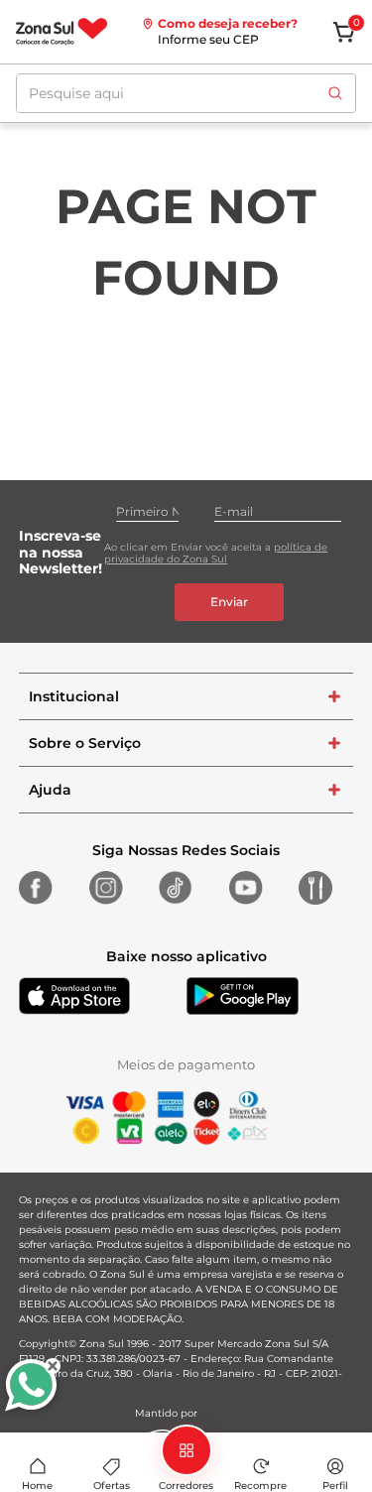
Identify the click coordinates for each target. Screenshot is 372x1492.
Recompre (260, 1485)
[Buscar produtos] (335, 93)
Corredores (186, 1485)
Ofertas (111, 1485)
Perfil (335, 1485)
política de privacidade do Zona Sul (215, 553)
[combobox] (186, 93)
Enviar (229, 601)
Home (37, 1485)
